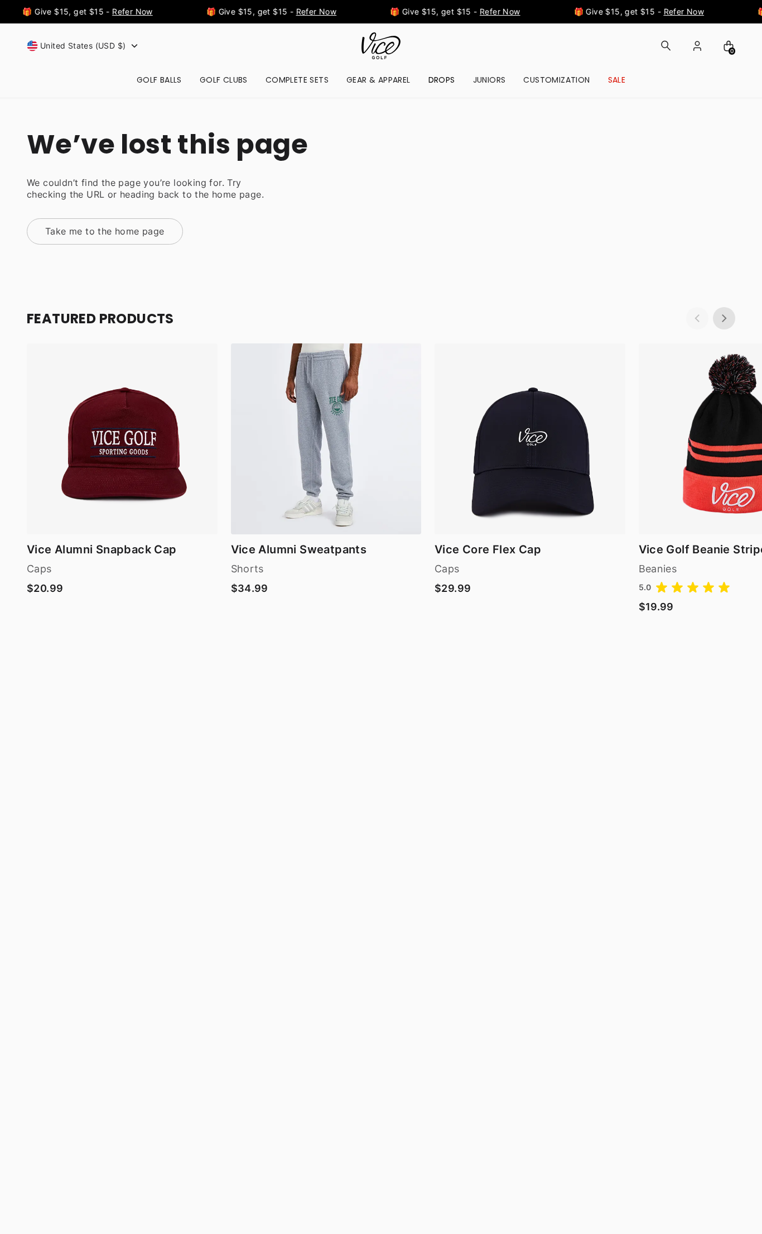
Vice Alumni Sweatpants (299, 549)
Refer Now (128, 11)
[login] (697, 45)
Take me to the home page (105, 231)
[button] (84, 45)
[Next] (724, 318)
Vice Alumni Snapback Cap (102, 549)
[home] (381, 45)
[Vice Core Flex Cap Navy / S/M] (530, 438)
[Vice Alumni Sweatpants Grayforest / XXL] (326, 438)
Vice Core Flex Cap (488, 549)
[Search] (666, 45)
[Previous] (697, 318)
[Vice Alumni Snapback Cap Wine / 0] (122, 438)
